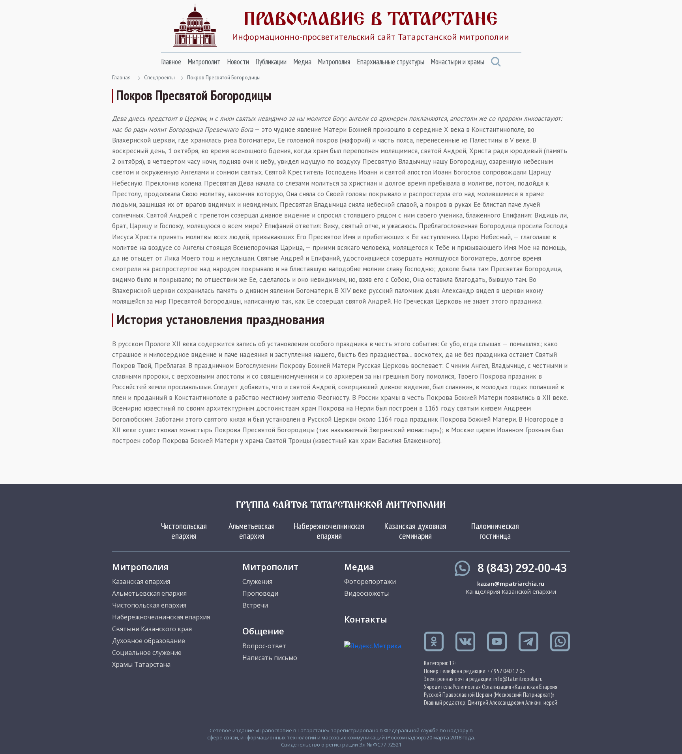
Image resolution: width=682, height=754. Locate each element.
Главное (171, 61)
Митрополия (334, 61)
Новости (238, 61)
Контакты (365, 619)
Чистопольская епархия (184, 530)
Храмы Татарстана (141, 664)
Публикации (271, 61)
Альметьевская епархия (252, 530)
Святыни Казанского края (152, 629)
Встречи (255, 605)
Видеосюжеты (366, 593)
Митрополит (203, 61)
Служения (257, 581)
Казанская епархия (141, 581)
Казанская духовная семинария (415, 530)
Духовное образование (148, 641)
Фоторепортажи (370, 581)
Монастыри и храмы (457, 61)
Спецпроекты (159, 77)
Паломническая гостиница (495, 530)
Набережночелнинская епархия (329, 530)
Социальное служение (147, 652)
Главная (121, 77)
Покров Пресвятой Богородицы (223, 77)
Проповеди (260, 593)
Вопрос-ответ (264, 646)
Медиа (302, 61)
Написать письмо (269, 658)
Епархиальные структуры (390, 61)
